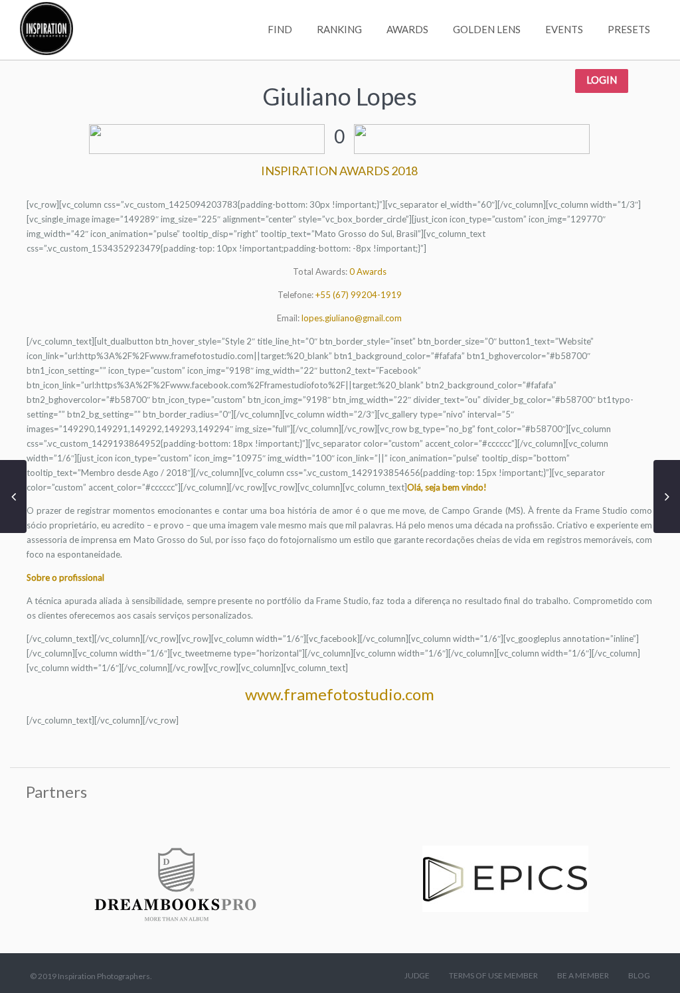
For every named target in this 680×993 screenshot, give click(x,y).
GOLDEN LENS (487, 29)
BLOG (639, 975)
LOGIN (601, 80)
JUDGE (417, 975)
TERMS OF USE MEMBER (493, 975)
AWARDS (407, 29)
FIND (280, 29)
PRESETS (629, 29)
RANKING (339, 29)
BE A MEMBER (583, 975)
